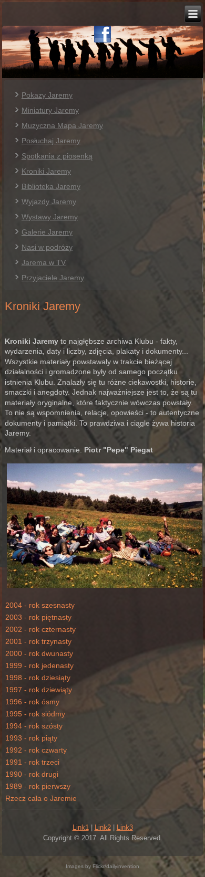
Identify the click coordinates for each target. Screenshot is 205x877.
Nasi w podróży (47, 247)
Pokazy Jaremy (47, 95)
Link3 (125, 827)
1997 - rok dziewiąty (38, 689)
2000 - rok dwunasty (39, 653)
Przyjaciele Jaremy (53, 277)
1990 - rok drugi (31, 774)
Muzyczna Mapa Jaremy (62, 125)
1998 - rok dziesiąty (37, 677)
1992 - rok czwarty (36, 750)
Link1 (81, 827)
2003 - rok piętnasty (38, 617)
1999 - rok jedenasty (39, 665)
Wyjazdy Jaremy (49, 201)
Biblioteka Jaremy (51, 186)
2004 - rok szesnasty (40, 605)
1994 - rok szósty (34, 726)
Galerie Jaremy (47, 232)
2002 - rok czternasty (40, 629)
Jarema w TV (44, 262)
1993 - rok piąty (31, 738)
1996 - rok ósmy (32, 702)
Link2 (103, 827)
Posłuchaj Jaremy (51, 140)
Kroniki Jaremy (46, 171)
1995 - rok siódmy (35, 714)
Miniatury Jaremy (50, 110)
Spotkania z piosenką (57, 156)
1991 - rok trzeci (32, 762)
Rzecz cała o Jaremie (41, 798)
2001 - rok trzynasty (38, 641)
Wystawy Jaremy (50, 217)
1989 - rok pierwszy (37, 786)
